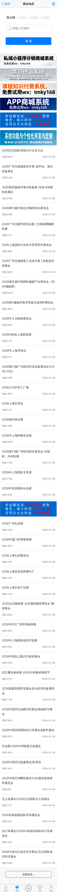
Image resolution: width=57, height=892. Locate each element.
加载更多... (28, 874)
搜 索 (28, 41)
